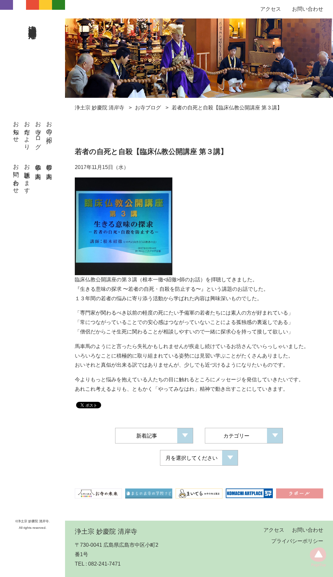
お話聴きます (27, 175)
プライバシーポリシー (297, 541)
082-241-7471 (104, 564)
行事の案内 (49, 165)
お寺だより (27, 132)
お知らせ (16, 128)
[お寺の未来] (98, 493)
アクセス (270, 9)
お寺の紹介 (49, 125)
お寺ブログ (38, 132)
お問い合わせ (16, 175)
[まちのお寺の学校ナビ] (148, 493)
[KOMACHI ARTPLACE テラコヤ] (249, 493)
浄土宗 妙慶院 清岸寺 (32, 22)
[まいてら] (199, 493)
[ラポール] (299, 493)
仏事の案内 (38, 165)
